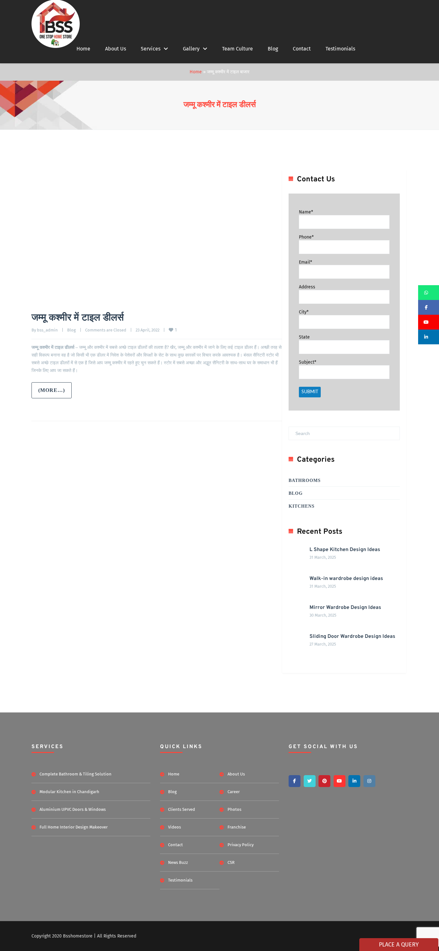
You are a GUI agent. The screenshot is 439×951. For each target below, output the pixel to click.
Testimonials (340, 49)
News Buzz (178, 862)
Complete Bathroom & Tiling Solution (76, 774)
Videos (174, 827)
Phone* (306, 237)
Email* (305, 262)
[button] (428, 292)
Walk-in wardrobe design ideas (346, 578)
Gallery (191, 49)
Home (83, 49)
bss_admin (47, 330)
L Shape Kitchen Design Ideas (344, 550)
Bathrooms (305, 480)
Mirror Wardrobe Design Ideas (345, 607)
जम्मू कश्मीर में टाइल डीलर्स (220, 105)
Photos (234, 809)
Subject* (307, 362)
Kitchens (302, 506)
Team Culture (237, 49)
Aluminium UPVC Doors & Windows (73, 809)
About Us (115, 49)
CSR (231, 862)
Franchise (237, 827)
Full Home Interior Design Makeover (74, 827)
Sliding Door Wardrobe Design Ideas (352, 636)
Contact (302, 49)
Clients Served (181, 809)
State (304, 337)
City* (304, 312)
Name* (306, 212)
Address (307, 287)
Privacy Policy (241, 844)
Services (150, 49)
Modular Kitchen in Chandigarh (69, 791)
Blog (273, 49)
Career (234, 791)
